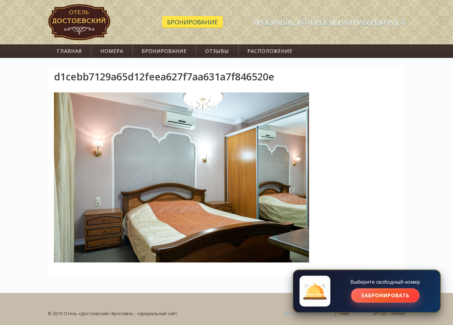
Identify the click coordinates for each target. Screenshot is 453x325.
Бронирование (192, 22)
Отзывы (217, 51)
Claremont (361, 313)
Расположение (269, 51)
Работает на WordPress (308, 313)
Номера (111, 51)
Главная (69, 51)
